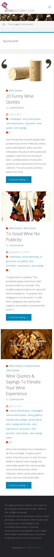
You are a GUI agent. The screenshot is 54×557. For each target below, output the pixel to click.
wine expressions (15, 123)
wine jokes (30, 123)
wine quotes (24, 265)
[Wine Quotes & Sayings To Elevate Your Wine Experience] (26, 344)
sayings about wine (21, 424)
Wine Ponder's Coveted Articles (24, 365)
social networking (30, 256)
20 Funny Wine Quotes (20, 99)
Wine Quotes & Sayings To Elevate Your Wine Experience (23, 385)
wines (9, 437)
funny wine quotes (32, 119)
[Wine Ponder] (18, 6)
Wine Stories (29, 228)
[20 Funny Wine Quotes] (26, 69)
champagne (15, 119)
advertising (15, 256)
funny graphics (35, 415)
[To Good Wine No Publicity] (26, 206)
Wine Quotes (15, 90)
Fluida (26, 547)
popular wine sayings (16, 419)
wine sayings (20, 127)
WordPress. (36, 547)
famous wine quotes (16, 415)
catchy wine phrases (20, 410)
